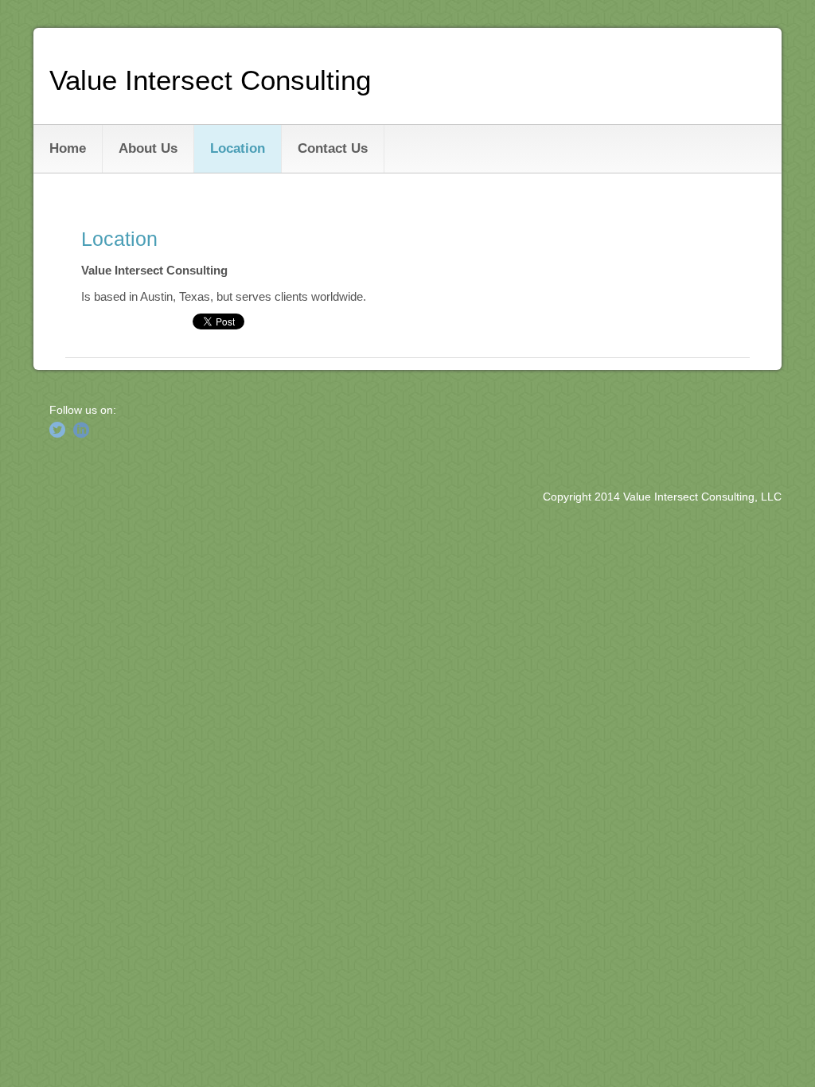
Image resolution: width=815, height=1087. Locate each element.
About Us (148, 148)
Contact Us (333, 148)
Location (237, 148)
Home (67, 148)
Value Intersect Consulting (210, 79)
